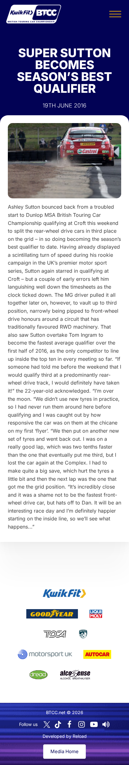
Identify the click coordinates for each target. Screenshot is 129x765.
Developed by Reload (65, 736)
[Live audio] (106, 724)
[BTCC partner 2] (52, 613)
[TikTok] (58, 724)
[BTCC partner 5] (83, 634)
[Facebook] (69, 724)
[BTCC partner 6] (45, 654)
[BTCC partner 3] (96, 613)
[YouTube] (94, 724)
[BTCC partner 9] (75, 674)
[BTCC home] (33, 14)
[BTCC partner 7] (97, 654)
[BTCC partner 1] (64, 593)
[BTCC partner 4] (55, 634)
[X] (47, 724)
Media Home (64, 751)
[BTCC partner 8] (38, 674)
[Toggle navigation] (115, 14)
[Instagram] (81, 724)
